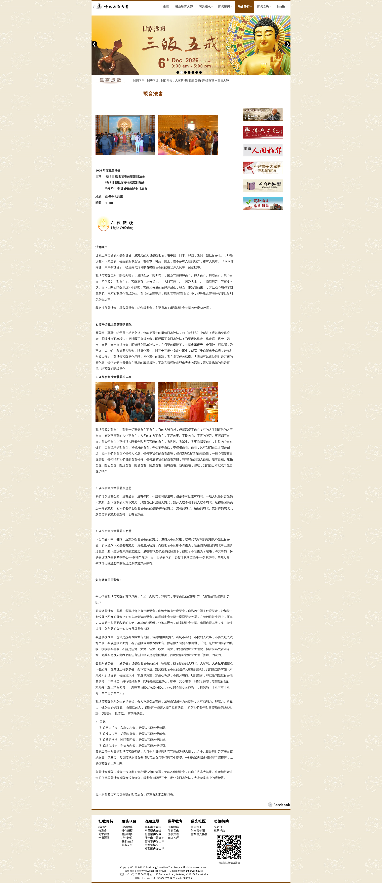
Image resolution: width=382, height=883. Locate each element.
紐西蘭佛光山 (153, 848)
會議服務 (127, 834)
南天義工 (196, 827)
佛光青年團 (198, 830)
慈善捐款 (219, 830)
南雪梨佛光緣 (153, 830)
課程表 (102, 827)
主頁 (166, 6)
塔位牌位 (127, 837)
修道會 (102, 830)
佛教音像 (173, 830)
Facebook (281, 805)
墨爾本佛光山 (153, 841)
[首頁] (111, 11)
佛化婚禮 (127, 830)
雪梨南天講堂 (153, 827)
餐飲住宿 (127, 841)
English (282, 6)
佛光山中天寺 (153, 837)
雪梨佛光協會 (199, 834)
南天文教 (261, 7)
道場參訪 (127, 827)
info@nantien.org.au (188, 870)
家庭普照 (127, 844)
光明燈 (218, 827)
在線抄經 (173, 837)
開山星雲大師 (184, 6)
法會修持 (242, 7)
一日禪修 (104, 837)
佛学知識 (173, 834)
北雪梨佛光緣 (153, 834)
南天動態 (222, 7)
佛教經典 (173, 827)
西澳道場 (150, 844)
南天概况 (203, 7)
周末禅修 (104, 834)
